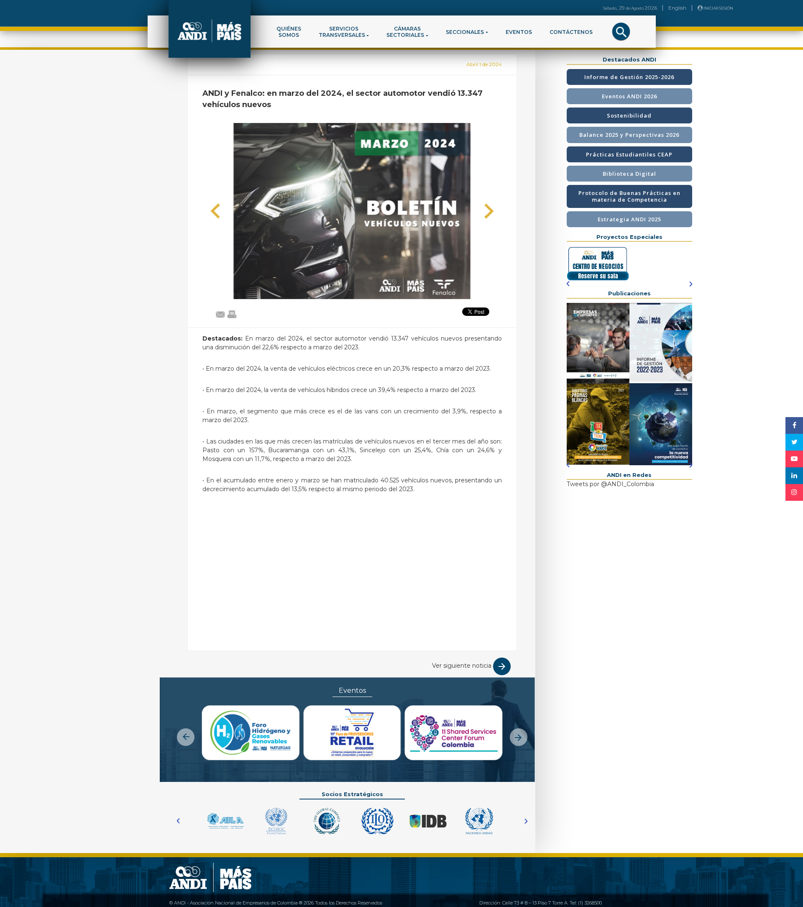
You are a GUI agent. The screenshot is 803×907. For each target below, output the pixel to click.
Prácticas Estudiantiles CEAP (629, 154)
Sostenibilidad (629, 115)
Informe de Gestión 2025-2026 (629, 77)
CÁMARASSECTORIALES (405, 32)
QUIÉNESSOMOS (288, 32)
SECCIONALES (465, 32)
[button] (215, 211)
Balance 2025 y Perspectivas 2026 (629, 134)
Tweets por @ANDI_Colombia (610, 484)
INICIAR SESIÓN (718, 8)
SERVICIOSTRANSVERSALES (342, 32)
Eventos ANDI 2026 (629, 96)
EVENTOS (519, 32)
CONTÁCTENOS (571, 32)
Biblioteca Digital (629, 173)
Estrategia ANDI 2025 (629, 219)
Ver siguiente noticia (462, 665)
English (677, 8)
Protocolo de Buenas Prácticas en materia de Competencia (629, 196)
